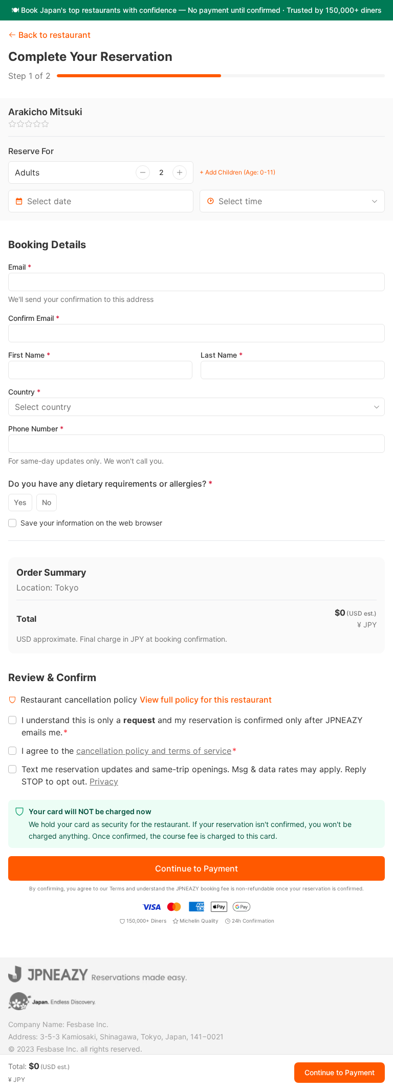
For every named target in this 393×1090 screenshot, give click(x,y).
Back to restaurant (54, 35)
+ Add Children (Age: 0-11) (237, 172)
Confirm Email (33, 318)
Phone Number (35, 428)
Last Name (222, 355)
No (46, 502)
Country (24, 391)
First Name (29, 355)
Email (19, 267)
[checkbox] (12, 523)
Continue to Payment (196, 868)
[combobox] (292, 201)
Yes (20, 502)
